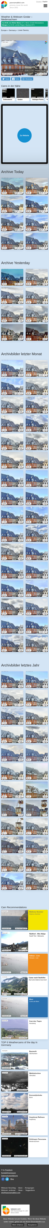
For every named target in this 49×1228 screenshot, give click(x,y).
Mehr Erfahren (17, 1225)
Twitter (7, 1179)
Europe (4, 30)
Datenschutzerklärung (9, 1176)
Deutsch (39, 2)
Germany (12, 30)
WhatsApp (28, 79)
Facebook (3, 1179)
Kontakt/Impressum (8, 1173)
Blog (12, 1179)
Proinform (8, 1170)
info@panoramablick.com (10, 1193)
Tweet (7, 79)
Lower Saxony (23, 30)
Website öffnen (24, 135)
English (45, 2)
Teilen (17, 79)
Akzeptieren (32, 1225)
